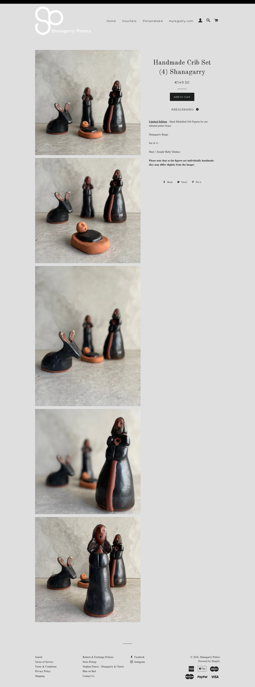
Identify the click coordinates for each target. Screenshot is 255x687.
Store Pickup (89, 662)
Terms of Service (44, 662)
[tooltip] (197, 109)
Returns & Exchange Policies (98, 657)
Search (38, 657)
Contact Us (88, 676)
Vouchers (129, 21)
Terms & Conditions (46, 666)
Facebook (139, 657)
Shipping (40, 676)
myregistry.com (181, 21)
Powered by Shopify (209, 661)
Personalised (153, 21)
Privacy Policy (43, 671)
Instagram (139, 662)
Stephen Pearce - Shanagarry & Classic (103, 666)
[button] (182, 108)
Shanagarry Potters (210, 657)
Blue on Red (89, 671)
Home (111, 21)
